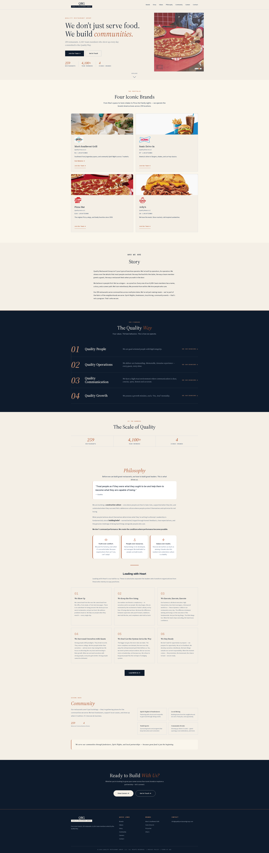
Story (154, 5)
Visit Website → (80, 161)
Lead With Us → (134, 673)
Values (161, 5)
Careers (187, 5)
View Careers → (123, 793)
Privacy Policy (153, 849)
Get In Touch (93, 53)
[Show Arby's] (201, 68)
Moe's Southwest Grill (152, 821)
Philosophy (169, 5)
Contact (195, 5)
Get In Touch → (145, 793)
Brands (148, 5)
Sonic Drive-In (149, 825)
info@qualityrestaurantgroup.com (182, 821)
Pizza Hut (148, 828)
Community (179, 5)
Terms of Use (166, 849)
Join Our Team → (75, 53)
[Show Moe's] (195, 68)
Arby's (147, 832)
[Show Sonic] (197, 68)
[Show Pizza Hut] (199, 68)
